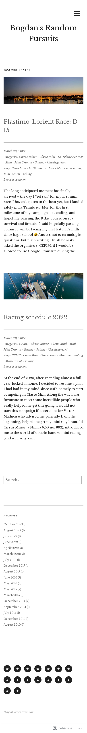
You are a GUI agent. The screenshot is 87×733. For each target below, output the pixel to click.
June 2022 (11, 542)
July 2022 (10, 536)
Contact (17, 690)
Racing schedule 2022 (35, 317)
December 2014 (14, 601)
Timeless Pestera (27, 679)
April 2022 (11, 548)
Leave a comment (15, 179)
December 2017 (14, 565)
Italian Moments (7, 679)
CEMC (23, 344)
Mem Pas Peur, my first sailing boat (37, 668)
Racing (28, 349)
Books (58, 668)
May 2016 (10, 583)
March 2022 (12, 553)
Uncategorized (56, 162)
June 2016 (10, 577)
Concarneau (48, 355)
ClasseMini (19, 168)
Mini (8, 162)
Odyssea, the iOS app (48, 668)
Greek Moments (17, 679)
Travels (58, 679)
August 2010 (12, 624)
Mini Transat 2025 (17, 668)
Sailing (39, 162)
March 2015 (12, 595)
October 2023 (13, 524)
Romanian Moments (37, 679)
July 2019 (10, 560)
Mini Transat (23, 162)
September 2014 (15, 607)
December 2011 (14, 618)
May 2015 (10, 589)
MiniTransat (12, 174)
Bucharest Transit (68, 679)
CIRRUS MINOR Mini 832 (27, 668)
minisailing (75, 355)
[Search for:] (43, 481)
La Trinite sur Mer (70, 157)
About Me (7, 690)
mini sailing (74, 168)
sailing (27, 174)
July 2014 (10, 612)
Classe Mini (47, 157)
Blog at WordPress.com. (19, 712)
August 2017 (12, 571)
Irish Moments (48, 679)
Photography (68, 668)
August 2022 (12, 530)
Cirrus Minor (28, 157)
